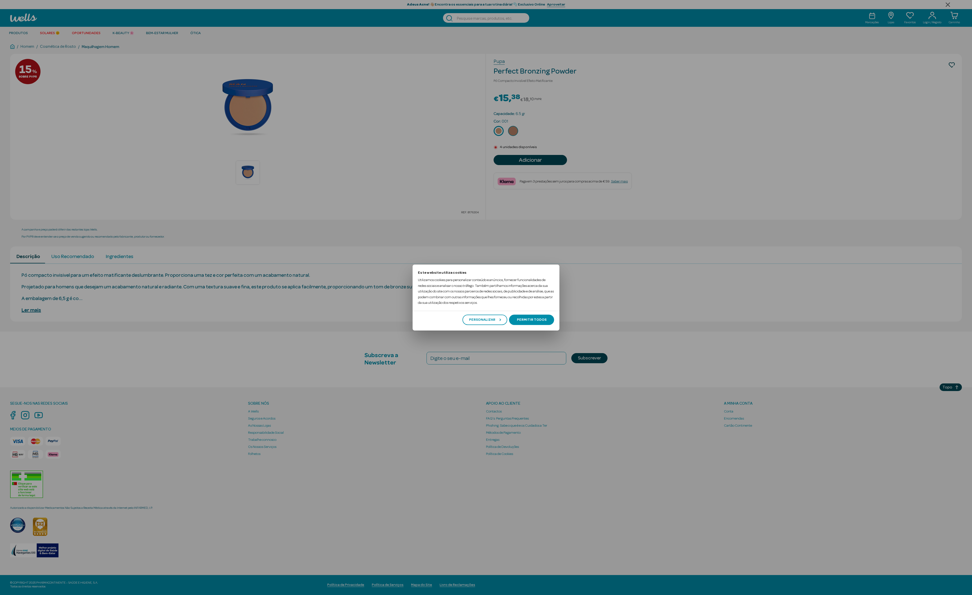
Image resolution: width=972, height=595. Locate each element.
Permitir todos (531, 320)
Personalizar (482, 320)
